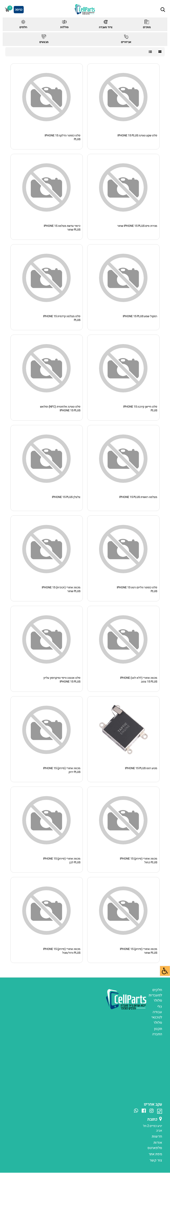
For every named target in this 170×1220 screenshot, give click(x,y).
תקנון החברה (157, 1031)
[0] (7, 9)
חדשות (157, 1136)
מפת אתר (155, 1154)
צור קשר (156, 1160)
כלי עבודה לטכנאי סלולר (157, 1014)
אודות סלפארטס (154, 1145)
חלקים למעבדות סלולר (155, 995)
